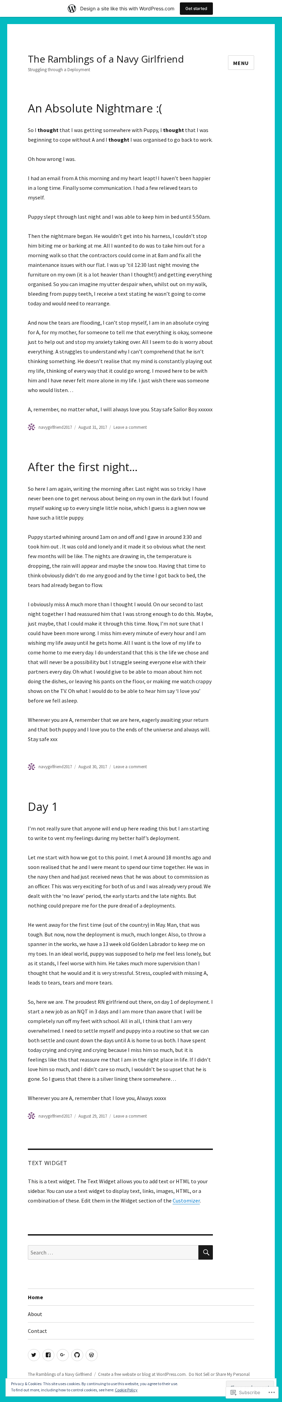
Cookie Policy (126, 1389)
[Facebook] (48, 1355)
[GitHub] (77, 1355)
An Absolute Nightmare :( (95, 108)
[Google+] (63, 1355)
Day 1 (43, 806)
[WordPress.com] (92, 1355)
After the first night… (83, 467)
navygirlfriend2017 (55, 427)
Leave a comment (130, 427)
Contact (37, 1330)
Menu (241, 62)
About (35, 1314)
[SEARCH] (205, 1252)
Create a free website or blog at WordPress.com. (142, 1374)
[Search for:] (113, 1252)
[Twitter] (34, 1355)
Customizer (186, 1200)
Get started (196, 8)
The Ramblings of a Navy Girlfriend (106, 58)
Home (35, 1297)
